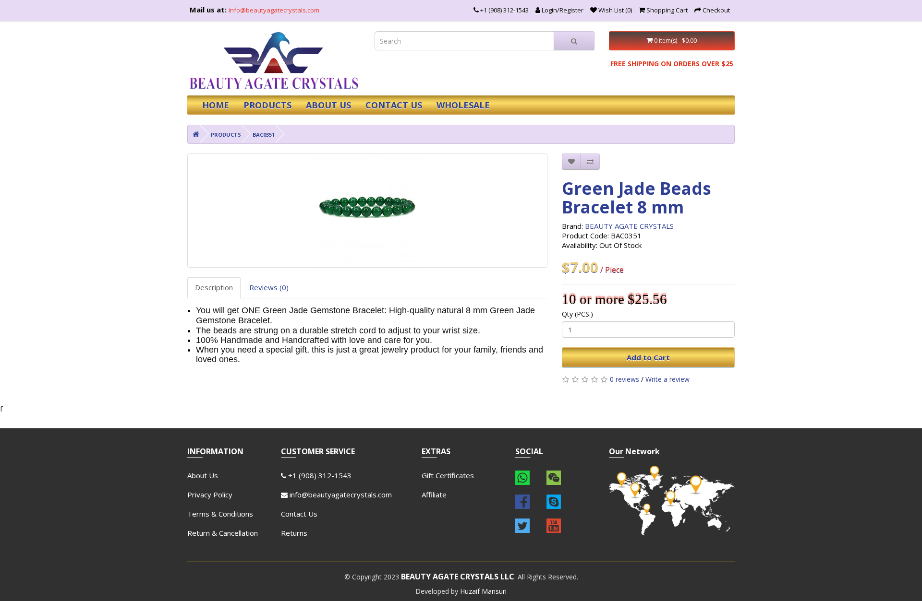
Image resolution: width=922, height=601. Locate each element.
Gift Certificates (448, 475)
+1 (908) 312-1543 (319, 475)
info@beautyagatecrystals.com (274, 10)
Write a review (667, 379)
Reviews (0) (269, 287)
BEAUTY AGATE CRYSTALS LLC (457, 576)
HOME (215, 105)
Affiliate (434, 494)
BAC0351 (264, 134)
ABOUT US (328, 105)
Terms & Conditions (220, 514)
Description (214, 287)
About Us (202, 475)
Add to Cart (648, 357)
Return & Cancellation (222, 533)
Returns (294, 533)
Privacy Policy (209, 494)
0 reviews (624, 379)
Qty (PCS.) (577, 313)
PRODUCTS (267, 105)
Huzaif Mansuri (483, 591)
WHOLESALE (463, 105)
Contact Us (299, 514)
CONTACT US (393, 105)
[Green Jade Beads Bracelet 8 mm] (367, 210)
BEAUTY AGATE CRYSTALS (629, 226)
